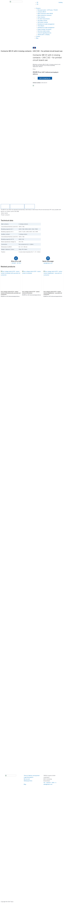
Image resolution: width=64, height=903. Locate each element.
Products (38, 8)
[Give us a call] (16, 258)
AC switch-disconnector (44, 18)
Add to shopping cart (44, 78)
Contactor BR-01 (42, 11)
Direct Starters (41, 17)
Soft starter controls (43, 22)
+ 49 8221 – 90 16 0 (16, 263)
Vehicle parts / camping (43, 34)
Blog (37, 38)
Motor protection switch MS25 (45, 13)
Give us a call (16, 261)
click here (6, 895)
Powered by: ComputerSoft (56, 901)
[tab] (5, 206)
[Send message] (48, 258)
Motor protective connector (45, 15)
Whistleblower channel (38, 901)
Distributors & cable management (46, 24)
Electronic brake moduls (44, 31)
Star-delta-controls (42, 20)
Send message (48, 261)
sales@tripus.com (48, 263)
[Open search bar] (48, 41)
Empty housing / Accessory (44, 29)
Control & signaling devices (44, 32)
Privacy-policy (20, 901)
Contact (38, 36)
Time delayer (41, 25)
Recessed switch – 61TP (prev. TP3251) (48, 10)
